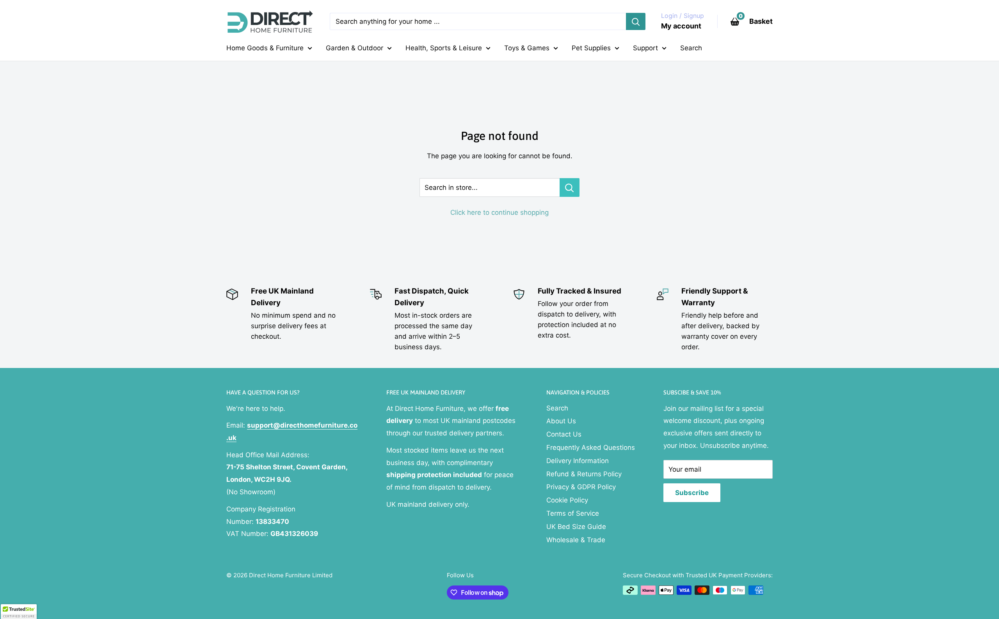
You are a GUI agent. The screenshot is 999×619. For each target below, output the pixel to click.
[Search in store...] (569, 187)
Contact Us (563, 434)
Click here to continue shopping (499, 212)
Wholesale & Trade (575, 540)
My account (681, 26)
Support (645, 48)
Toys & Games (526, 48)
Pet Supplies (591, 48)
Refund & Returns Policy (584, 474)
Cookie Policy (567, 500)
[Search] (635, 21)
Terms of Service (572, 513)
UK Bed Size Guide (576, 527)
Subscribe (692, 493)
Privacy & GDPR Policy (581, 487)
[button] (19, 611)
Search (691, 48)
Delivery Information (577, 461)
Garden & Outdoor (354, 48)
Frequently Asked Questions (590, 447)
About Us (561, 421)
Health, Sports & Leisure (443, 48)
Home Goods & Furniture (265, 48)
